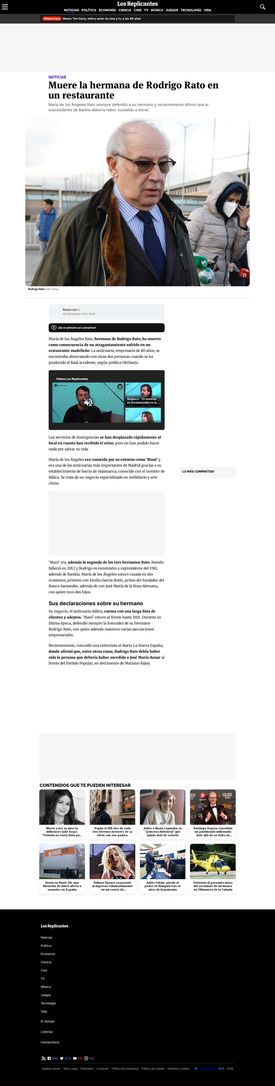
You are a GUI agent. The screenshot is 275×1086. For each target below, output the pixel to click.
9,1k (79, 1058)
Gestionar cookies (178, 1068)
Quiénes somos (51, 1068)
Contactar (103, 1068)
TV (146, 10)
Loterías (47, 1032)
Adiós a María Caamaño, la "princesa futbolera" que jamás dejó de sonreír (162, 832)
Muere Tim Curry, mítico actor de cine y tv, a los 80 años (92, 18)
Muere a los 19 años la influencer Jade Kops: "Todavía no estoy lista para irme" (62, 832)
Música (157, 10)
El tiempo (48, 1021)
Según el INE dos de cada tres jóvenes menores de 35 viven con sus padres (112, 832)
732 (91, 1058)
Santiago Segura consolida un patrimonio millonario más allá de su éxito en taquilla (212, 832)
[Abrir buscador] (262, 7)
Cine (137, 10)
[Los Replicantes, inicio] (137, 4)
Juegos (172, 10)
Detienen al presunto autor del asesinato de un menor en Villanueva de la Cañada (213, 886)
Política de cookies (153, 1068)
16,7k (67, 1058)
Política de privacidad (125, 1068)
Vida (207, 10)
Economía (107, 10)
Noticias (71, 10)
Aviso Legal (70, 1068)
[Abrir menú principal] (5, 6)
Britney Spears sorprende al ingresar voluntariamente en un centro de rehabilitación (112, 886)
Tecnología (191, 10)
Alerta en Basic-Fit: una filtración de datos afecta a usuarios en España (62, 886)
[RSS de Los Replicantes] (43, 1058)
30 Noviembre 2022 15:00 (79, 313)
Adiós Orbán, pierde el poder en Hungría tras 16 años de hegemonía (162, 886)
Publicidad (86, 1068)
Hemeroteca (50, 1042)
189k (54, 1058)
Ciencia (125, 10)
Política (89, 10)
